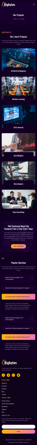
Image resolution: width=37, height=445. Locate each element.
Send (18, 431)
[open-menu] (34, 4)
